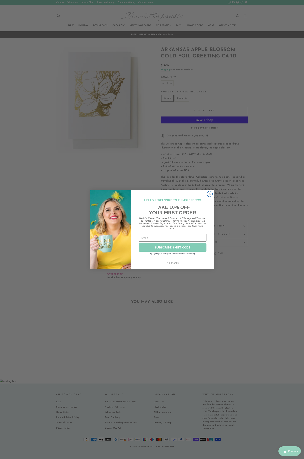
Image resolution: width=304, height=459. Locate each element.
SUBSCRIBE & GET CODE (172, 247)
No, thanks (173, 263)
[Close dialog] (209, 194)
